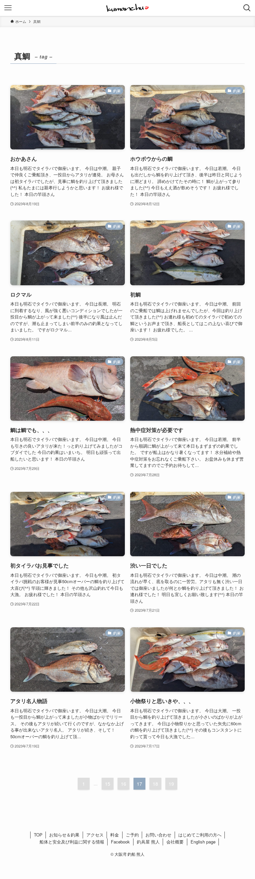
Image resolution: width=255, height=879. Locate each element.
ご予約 (132, 835)
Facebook (120, 841)
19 (171, 783)
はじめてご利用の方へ (199, 835)
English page (203, 841)
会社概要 (175, 841)
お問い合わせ (158, 835)
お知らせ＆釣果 (64, 835)
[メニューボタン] (8, 8)
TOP (38, 835)
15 (107, 783)
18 (155, 783)
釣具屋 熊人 (148, 841)
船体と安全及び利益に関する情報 (72, 841)
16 (123, 783)
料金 (114, 835)
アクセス (95, 835)
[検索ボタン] (247, 8)
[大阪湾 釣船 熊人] (127, 8)
